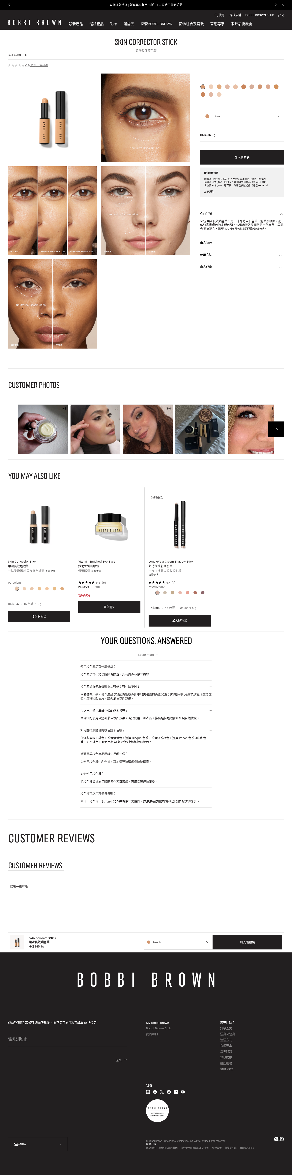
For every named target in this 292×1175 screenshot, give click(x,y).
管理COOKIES (247, 1147)
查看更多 (50, 570)
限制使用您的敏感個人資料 (195, 1147)
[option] (202, 86)
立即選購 (209, 191)
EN (154, 1144)
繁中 (148, 1144)
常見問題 (226, 1051)
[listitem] (39, 560)
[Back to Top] (278, 1165)
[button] (156, 24)
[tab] (36, 865)
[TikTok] (176, 1092)
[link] (281, 15)
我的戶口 (152, 1034)
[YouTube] (183, 1092)
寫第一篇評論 (39, 65)
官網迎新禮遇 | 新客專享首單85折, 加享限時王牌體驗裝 (146, 5)
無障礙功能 (231, 1147)
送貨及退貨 (227, 1034)
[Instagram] (148, 1092)
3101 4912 (226, 1069)
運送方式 (226, 1040)
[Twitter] (162, 1092)
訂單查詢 (226, 1028)
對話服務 (226, 1063)
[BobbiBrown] (34, 22)
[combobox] (178, 942)
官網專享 (226, 1045)
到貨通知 (109, 607)
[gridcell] (17, 589)
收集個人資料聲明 (168, 1147)
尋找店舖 (235, 15)
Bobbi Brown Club (158, 1028)
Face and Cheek (17, 54)
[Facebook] (155, 1092)
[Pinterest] (169, 1092)
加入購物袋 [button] (242, 157)
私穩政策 (217, 1147)
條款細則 (151, 1147)
